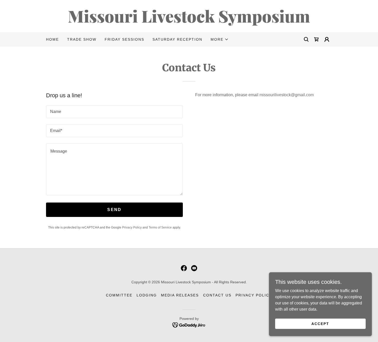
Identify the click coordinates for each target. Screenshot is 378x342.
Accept (320, 323)
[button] (220, 39)
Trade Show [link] (81, 39)
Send (114, 209)
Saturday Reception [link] (177, 39)
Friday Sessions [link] (124, 39)
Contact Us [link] (217, 295)
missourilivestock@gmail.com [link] (286, 95)
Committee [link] (119, 295)
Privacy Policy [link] (132, 227)
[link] (189, 21)
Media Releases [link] (180, 295)
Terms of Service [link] (160, 227)
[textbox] (114, 111)
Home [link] (52, 39)
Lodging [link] (147, 295)
